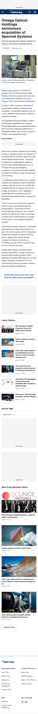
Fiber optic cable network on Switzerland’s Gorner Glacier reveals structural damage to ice (18, 581)
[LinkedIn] (26, 701)
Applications (5, 680)
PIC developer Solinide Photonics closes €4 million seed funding (24, 328)
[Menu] (3, 12)
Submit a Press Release (28, 680)
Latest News (5, 672)
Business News (17, 48)
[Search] (29, 11)
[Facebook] (22, 701)
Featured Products (26, 684)
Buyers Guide (25, 672)
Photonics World (6, 690)
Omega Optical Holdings (10, 90)
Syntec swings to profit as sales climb (16, 548)
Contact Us (5, 701)
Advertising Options (27, 676)
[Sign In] (34, 11)
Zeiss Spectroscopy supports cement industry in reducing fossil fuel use (25, 368)
